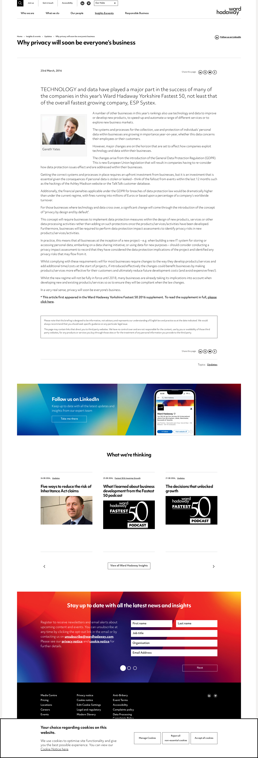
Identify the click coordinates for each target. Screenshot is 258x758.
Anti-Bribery (120, 695)
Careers (45, 709)
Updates (48, 37)
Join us (31, 3)
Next (213, 566)
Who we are (27, 13)
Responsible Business (137, 13)
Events (45, 714)
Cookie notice (85, 700)
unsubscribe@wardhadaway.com (89, 637)
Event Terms (120, 700)
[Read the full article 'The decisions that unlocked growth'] (191, 510)
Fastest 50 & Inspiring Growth (127, 478)
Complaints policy (123, 709)
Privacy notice (85, 695)
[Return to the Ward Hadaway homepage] (229, 10)
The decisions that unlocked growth (189, 489)
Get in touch (48, 3)
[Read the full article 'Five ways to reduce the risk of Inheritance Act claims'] (66, 510)
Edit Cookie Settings (89, 705)
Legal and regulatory (89, 709)
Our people (77, 13)
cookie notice (99, 641)
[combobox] (106, 3)
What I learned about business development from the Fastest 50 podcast (129, 491)
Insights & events (104, 13)
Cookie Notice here (54, 749)
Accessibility (67, 3)
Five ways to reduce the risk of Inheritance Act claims (66, 489)
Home (19, 37)
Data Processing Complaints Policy (123, 716)
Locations (46, 705)
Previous (44, 566)
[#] (20, 3)
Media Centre (49, 695)
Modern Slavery (86, 714)
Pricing (45, 700)
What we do (52, 13)
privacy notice (72, 641)
